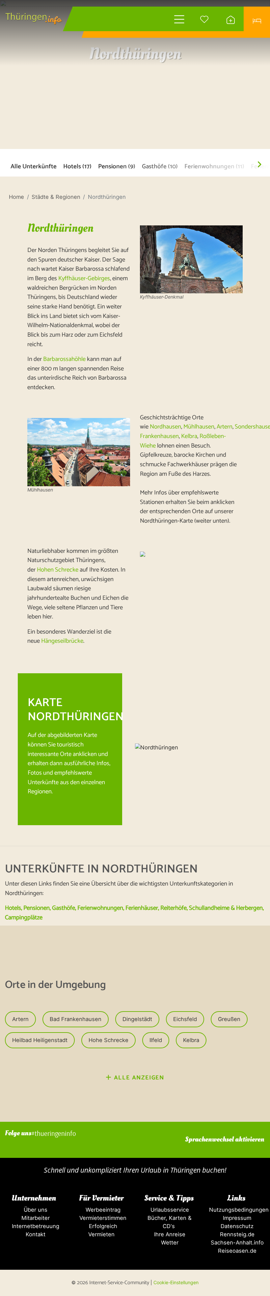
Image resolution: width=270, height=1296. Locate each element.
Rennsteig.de (236, 1234)
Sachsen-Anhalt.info (236, 1242)
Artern (224, 427)
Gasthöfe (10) (160, 167)
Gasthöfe (63, 908)
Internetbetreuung (34, 1226)
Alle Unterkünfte (34, 167)
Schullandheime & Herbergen (226, 908)
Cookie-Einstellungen (176, 1282)
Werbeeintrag (101, 1209)
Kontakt (33, 1234)
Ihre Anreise (168, 1234)
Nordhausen (165, 427)
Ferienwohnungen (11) (214, 167)
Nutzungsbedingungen (238, 1209)
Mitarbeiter (34, 1218)
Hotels (13, 908)
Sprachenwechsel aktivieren (224, 1139)
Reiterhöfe (173, 908)
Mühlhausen (198, 427)
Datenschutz (236, 1226)
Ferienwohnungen (100, 908)
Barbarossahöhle (65, 359)
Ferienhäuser (141, 908)
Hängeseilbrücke (62, 641)
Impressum (236, 1218)
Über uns (33, 1209)
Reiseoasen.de (236, 1250)
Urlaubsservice (169, 1209)
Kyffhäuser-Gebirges (84, 278)
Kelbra (189, 436)
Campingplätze (23, 917)
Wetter (168, 1242)
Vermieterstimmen (101, 1218)
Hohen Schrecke (57, 570)
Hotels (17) (77, 167)
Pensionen (36, 908)
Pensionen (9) (116, 167)
